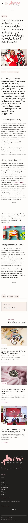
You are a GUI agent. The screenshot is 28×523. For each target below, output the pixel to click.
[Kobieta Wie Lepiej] (14, 3)
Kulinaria (3, 480)
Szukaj (14, 509)
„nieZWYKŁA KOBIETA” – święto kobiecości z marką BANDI (13, 430)
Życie (2, 494)
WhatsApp (16, 296)
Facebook (3, 296)
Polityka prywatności (6, 519)
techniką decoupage (19, 182)
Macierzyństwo (4, 484)
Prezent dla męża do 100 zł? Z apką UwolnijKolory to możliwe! (13, 352)
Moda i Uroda (4, 487)
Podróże (3, 489)
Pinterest (11, 296)
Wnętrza (3, 492)
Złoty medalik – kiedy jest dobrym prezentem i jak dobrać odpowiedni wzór (13, 391)
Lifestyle (4, 16)
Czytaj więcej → (5, 402)
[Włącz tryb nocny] (6, 3)
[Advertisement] (14, 206)
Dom (2, 477)
